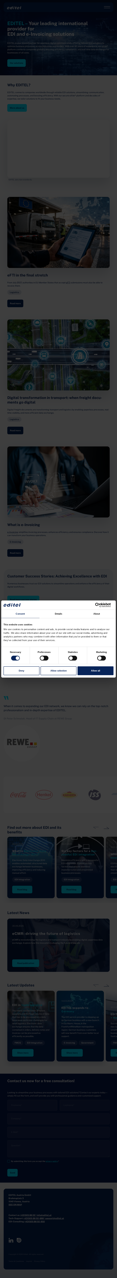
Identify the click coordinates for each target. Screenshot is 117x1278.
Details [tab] (58, 613)
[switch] (44, 658)
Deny (21, 670)
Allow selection (58, 670)
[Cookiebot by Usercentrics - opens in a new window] (100, 605)
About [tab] (96, 613)
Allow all (95, 670)
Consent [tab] (20, 613)
